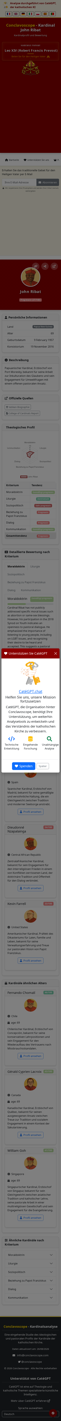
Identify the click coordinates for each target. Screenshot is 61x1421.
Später (43, 766)
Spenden (26, 766)
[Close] (55, 653)
